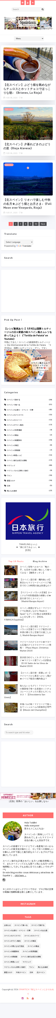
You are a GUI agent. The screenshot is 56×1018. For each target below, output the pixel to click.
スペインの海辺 (13, 445)
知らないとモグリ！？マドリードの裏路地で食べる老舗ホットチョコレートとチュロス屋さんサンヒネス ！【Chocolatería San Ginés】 (27, 692)
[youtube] (28, 2)
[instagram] (22, 2)
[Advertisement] (28, 290)
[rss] (33, 2)
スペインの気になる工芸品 (14, 946)
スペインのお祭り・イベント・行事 (20, 410)
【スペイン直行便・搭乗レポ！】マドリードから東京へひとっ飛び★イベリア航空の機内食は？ (35, 676)
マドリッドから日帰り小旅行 (17, 470)
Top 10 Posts (16, 561)
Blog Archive (40, 561)
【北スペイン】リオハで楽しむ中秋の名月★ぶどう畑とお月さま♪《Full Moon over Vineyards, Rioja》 (27, 203)
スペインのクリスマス (15, 415)
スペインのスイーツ (14, 420)
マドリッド (11, 465)
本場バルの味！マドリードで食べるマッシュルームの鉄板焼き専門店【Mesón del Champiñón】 (35, 707)
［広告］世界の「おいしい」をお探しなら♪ (28, 801)
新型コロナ (11, 480)
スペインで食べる (13, 405)
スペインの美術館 (13, 450)
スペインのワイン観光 (15, 425)
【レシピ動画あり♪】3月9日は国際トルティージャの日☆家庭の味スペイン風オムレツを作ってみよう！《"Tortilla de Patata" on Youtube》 (28, 334)
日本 (8, 486)
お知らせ (7, 925)
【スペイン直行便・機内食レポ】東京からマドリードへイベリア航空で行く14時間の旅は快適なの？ (36, 582)
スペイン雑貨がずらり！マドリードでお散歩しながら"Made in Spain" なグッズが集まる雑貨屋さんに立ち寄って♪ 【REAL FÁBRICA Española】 (28, 614)
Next (43, 224)
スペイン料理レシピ (14, 455)
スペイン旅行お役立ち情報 (17, 460)
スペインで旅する (13, 399)
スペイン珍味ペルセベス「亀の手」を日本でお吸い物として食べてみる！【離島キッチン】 (35, 570)
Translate (26, 245)
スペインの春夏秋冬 (14, 440)
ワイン (9, 475)
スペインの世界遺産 (14, 430)
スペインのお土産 (40, 930)
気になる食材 (12, 491)
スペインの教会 (13, 435)
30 (36, 224)
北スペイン (9, 50)
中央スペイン (21, 972)
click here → (20, 875)
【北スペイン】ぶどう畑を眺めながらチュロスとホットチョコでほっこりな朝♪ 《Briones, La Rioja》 (27, 88)
